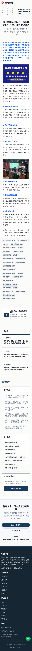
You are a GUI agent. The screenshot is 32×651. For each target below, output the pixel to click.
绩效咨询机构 (6, 251)
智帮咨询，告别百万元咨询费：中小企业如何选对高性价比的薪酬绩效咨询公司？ (16, 397)
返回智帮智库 (6, 382)
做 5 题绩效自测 (16, 531)
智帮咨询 (5, 244)
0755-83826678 (6, 628)
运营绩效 (12, 12)
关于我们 (4, 612)
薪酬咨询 (20, 273)
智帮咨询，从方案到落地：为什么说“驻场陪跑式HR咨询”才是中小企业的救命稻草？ (16, 403)
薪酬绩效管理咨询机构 (9, 299)
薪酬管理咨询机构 (8, 280)
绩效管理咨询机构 (18, 251)
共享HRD (4, 593)
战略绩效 (4, 577)
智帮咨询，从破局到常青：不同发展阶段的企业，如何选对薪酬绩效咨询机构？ (16, 421)
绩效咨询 (20, 248)
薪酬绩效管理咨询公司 (9, 295)
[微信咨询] (28, 639)
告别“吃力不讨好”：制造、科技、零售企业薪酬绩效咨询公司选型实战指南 (16, 427)
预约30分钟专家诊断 (7, 631)
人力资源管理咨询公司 (9, 240)
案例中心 (4, 606)
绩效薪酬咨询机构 (20, 258)
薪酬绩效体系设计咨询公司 (10, 284)
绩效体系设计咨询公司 (17, 244)
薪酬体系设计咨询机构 (9, 273)
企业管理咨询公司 (23, 240)
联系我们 (4, 619)
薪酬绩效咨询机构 (20, 291)
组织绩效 (4, 580)
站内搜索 (4, 615)
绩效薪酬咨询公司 (8, 258)
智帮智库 (7, 12)
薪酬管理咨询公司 (18, 277)
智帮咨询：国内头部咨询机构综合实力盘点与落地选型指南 (16, 409)
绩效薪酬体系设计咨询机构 (10, 255)
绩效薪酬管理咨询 (8, 262)
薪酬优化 (4, 587)
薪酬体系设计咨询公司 (9, 269)
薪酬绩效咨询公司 (8, 291)
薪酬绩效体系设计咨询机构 (10, 288)
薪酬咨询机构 (6, 277)
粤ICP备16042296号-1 (16, 647)
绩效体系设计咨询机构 (9, 248)
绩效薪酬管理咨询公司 (22, 262)
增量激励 (4, 590)
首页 (2, 12)
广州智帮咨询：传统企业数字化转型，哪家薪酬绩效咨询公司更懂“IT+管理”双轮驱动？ (16, 415)
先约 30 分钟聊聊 (16, 489)
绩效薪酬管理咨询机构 (9, 266)
